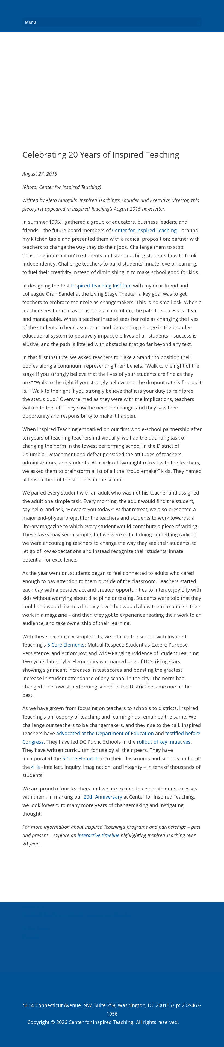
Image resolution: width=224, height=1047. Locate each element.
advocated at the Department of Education (105, 733)
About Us (32, 906)
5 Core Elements (66, 644)
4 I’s (35, 767)
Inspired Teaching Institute (101, 285)
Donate (30, 936)
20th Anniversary (103, 796)
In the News (36, 928)
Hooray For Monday (109, 915)
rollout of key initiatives (164, 741)
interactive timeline (98, 835)
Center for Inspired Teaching (144, 230)
